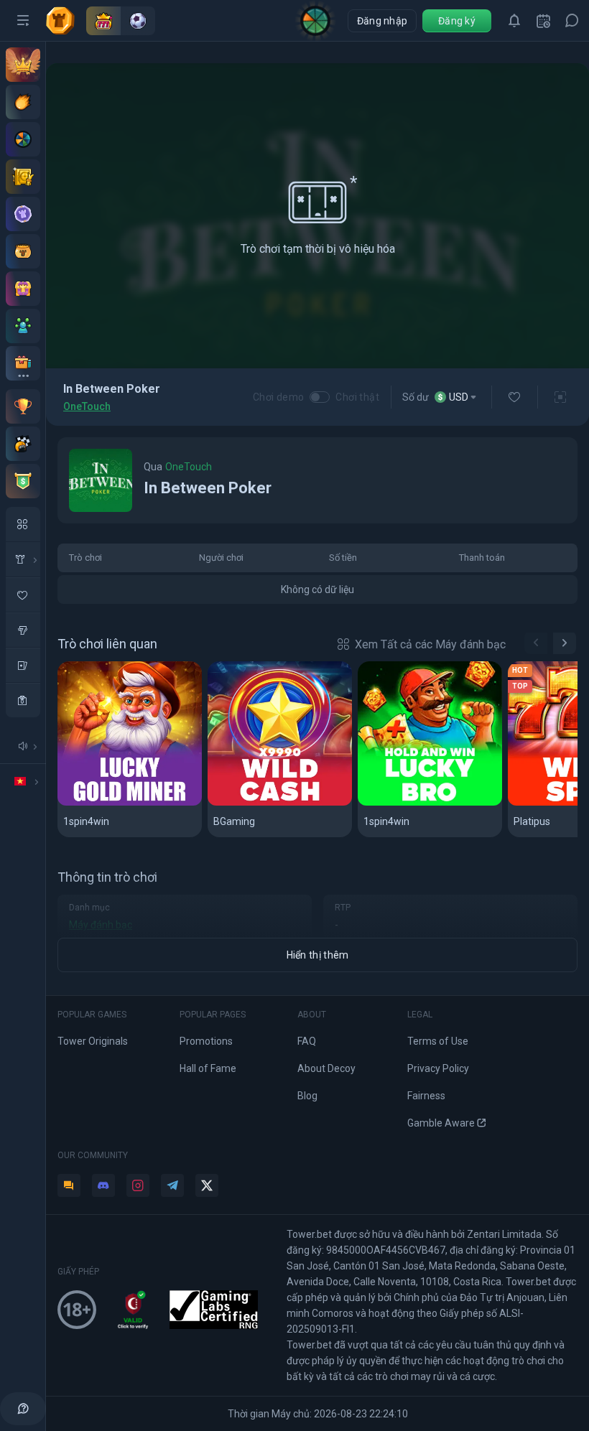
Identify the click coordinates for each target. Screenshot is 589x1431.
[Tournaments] (23, 481)
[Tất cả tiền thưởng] (23, 363)
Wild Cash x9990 (256, 803)
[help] (23, 1408)
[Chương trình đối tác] (23, 326)
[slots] (23, 629)
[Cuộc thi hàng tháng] (23, 406)
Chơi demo (279, 397)
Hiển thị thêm (318, 955)
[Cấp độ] (23, 214)
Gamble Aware (441, 1123)
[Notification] (514, 20)
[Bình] (23, 251)
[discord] (103, 1185)
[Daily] (543, 20)
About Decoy (326, 1068)
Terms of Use (437, 1041)
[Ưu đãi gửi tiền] (23, 102)
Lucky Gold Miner (110, 803)
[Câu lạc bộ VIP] (23, 64)
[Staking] (23, 176)
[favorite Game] (23, 594)
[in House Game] (23, 559)
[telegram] (172, 1185)
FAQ (306, 1041)
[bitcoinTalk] (68, 1185)
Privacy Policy (438, 1068)
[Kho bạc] (23, 288)
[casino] (23, 700)
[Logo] (66, 20)
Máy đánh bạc (100, 925)
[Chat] (571, 20)
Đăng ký (457, 21)
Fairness (426, 1095)
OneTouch (87, 406)
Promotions (206, 1041)
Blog (307, 1095)
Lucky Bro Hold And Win (427, 803)
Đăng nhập (382, 21)
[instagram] (137, 1185)
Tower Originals (92, 1041)
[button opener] (22, 20)
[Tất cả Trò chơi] (23, 524)
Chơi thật (357, 397)
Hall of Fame (208, 1068)
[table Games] (23, 665)
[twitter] (206, 1185)
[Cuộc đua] (23, 443)
